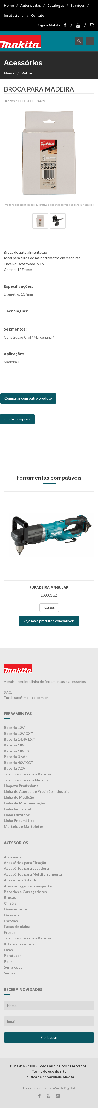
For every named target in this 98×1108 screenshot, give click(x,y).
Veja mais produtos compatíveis (49, 621)
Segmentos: (15, 329)
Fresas (9, 932)
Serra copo (13, 967)
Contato (37, 15)
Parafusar (12, 955)
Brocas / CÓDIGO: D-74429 (24, 101)
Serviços (78, 5)
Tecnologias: (16, 310)
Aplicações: (14, 353)
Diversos (11, 915)
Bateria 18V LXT (18, 751)
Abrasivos (12, 857)
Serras (9, 973)
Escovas (11, 920)
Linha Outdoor (17, 814)
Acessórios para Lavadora (26, 868)
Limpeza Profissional (21, 785)
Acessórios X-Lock (20, 880)
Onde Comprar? (17, 419)
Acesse (49, 607)
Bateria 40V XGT (18, 762)
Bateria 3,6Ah (15, 756)
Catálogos (55, 5)
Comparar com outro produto (28, 398)
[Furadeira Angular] (49, 536)
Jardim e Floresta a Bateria (27, 774)
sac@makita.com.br (31, 697)
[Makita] (20, 41)
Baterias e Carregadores (25, 891)
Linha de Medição (19, 797)
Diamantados (16, 909)
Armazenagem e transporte (28, 886)
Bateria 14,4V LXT (19, 739)
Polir (8, 961)
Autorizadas (30, 5)
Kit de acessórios (19, 944)
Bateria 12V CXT (18, 733)
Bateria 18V (14, 745)
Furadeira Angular (49, 587)
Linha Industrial (17, 809)
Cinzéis (10, 903)
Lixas (8, 950)
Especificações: (18, 286)
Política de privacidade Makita (49, 1077)
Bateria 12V (14, 727)
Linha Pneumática (19, 820)
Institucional (14, 15)
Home (9, 5)
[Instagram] (92, 25)
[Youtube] (81, 25)
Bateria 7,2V (14, 768)
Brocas (10, 897)
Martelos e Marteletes (24, 826)
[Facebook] (68, 25)
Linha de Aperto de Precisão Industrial (37, 791)
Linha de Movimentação (24, 803)
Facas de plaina (17, 926)
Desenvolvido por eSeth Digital (49, 1088)
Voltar (27, 73)
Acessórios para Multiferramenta (33, 874)
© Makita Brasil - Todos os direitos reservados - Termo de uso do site (49, 1069)
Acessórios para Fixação (25, 862)
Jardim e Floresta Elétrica (26, 780)
